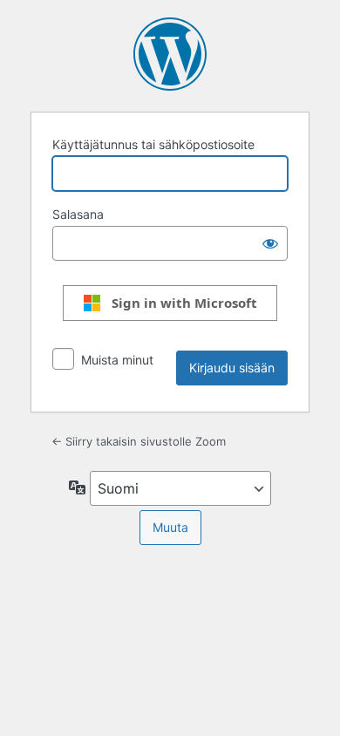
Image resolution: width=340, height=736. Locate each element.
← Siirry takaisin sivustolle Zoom (138, 441)
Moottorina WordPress (170, 54)
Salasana (78, 214)
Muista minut (117, 359)
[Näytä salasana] (270, 243)
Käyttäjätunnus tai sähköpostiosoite (153, 144)
